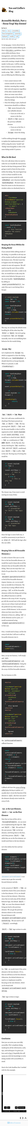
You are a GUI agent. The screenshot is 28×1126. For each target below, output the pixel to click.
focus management (7, 33)
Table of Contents (15, 1123)
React (3, 31)
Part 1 (11, 1053)
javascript (17, 33)
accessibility (15, 31)
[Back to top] (26, 1118)
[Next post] (23, 1118)
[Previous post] (20, 1118)
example (23, 138)
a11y (9, 31)
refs (17, 36)
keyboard (4, 36)
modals (12, 36)
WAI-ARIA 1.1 (10, 50)
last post (8, 45)
